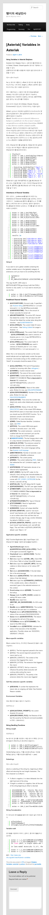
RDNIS (12, 465)
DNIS (34, 460)
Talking (20, 25)
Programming (11, 29)
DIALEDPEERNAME (34, 390)
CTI (23, 862)
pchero (23, 864)
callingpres (34, 368)
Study (28, 25)
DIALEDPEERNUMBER (18, 397)
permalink (38, 864)
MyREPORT (37, 29)
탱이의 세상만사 (16, 13)
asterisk (15, 864)
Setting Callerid (27, 327)
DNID (19, 424)
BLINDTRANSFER (26, 322)
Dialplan (34, 862)
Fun (29, 29)
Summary (21, 29)
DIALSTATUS (14, 409)
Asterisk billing (17, 306)
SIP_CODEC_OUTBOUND (27, 479)
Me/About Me (11, 25)
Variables (9, 864)
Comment (13, 889)
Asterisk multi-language (20, 450)
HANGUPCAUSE (17, 438)
